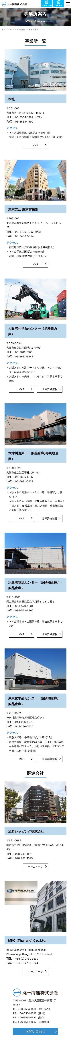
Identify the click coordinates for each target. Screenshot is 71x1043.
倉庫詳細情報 (49, 389)
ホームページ (35, 866)
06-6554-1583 (28, 1017)
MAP (35, 145)
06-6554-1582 (28, 1013)
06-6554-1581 (28, 1009)
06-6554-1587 (28, 1021)
